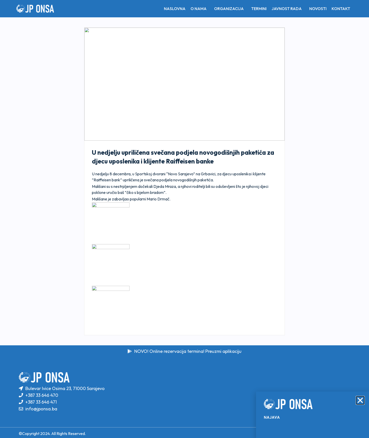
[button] (360, 400)
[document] (184, 219)
